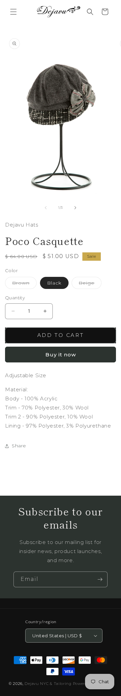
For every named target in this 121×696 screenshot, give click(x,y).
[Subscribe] (99, 579)
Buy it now (60, 354)
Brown (24, 284)
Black (54, 283)
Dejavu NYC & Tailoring (48, 683)
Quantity (15, 297)
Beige (90, 284)
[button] (13, 11)
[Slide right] (75, 207)
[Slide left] (45, 207)
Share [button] (19, 446)
